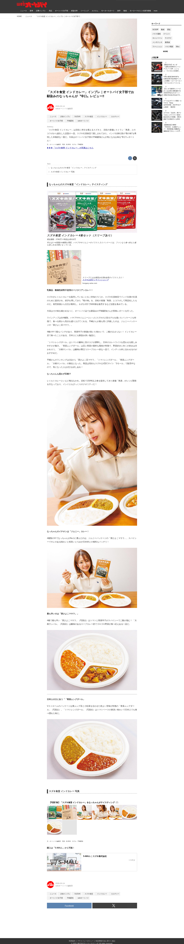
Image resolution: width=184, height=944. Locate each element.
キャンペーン (157, 38)
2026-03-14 (60, 106)
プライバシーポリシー (85, 941)
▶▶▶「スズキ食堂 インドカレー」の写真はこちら (70, 148)
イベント (166, 34)
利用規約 (72, 941)
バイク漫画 (156, 34)
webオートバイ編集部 (64, 109)
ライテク (168, 38)
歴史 (168, 29)
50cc (177, 47)
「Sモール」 (119, 363)
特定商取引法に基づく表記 (105, 941)
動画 (162, 29)
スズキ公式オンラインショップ (95, 280)
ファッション (157, 47)
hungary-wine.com (89, 283)
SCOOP (155, 29)
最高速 (167, 42)
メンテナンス (157, 42)
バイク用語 (169, 47)
